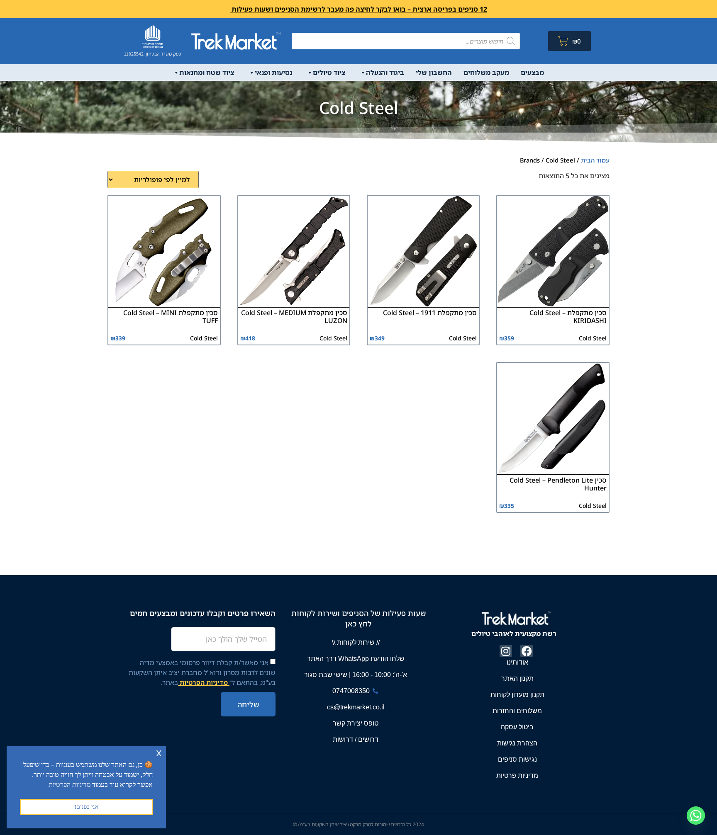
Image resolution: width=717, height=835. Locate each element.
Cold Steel (593, 338)
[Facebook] (526, 651)
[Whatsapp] (696, 815)
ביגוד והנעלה (385, 72)
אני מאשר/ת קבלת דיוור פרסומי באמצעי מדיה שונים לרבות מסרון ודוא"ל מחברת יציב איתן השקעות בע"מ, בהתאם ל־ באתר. (202, 672)
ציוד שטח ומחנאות (206, 72)
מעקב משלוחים (486, 72)
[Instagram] (506, 651)
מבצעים (532, 72)
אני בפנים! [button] (86, 807)
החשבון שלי (434, 72)
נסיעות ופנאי (273, 72)
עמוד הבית (595, 160)
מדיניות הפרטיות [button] (69, 784)
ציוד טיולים (329, 72)
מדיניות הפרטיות (203, 682)
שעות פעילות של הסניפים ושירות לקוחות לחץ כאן (358, 618)
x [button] (159, 752)
